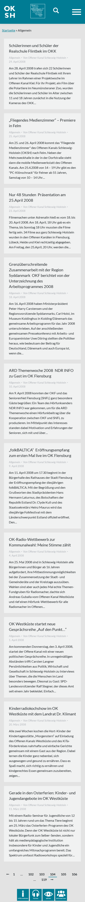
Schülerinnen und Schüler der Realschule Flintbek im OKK (34, 48)
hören (35, 898)
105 (63, 874)
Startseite (8, 30)
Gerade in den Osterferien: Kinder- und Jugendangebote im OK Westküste (42, 795)
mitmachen (61, 898)
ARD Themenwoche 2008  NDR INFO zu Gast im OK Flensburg (41, 373)
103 (41, 874)
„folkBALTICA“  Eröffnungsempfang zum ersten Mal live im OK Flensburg (40, 452)
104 (52, 874)
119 (44, 879)
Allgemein (14, 57)
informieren (23, 898)
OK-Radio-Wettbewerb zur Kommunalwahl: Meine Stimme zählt (40, 542)
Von (44, 57)
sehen (48, 898)
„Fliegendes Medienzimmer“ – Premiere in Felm (42, 123)
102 (31, 874)
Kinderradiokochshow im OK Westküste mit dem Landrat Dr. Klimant (42, 711)
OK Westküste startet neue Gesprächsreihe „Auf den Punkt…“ (38, 626)
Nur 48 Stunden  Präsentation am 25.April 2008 (37, 197)
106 (74, 874)
